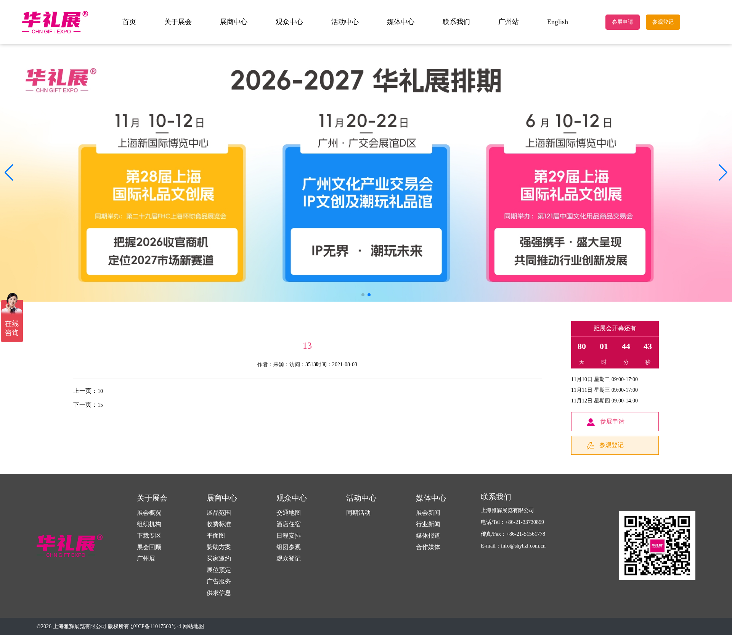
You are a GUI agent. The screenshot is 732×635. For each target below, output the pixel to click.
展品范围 (219, 512)
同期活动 (358, 512)
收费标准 (219, 524)
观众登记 (288, 558)
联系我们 (456, 22)
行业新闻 (428, 524)
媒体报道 (428, 535)
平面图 (216, 535)
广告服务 (219, 581)
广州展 (146, 558)
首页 (129, 22)
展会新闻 (428, 512)
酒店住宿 (288, 524)
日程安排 (288, 535)
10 (100, 391)
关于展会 (178, 22)
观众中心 (289, 22)
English (557, 22)
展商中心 (233, 22)
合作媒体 (428, 547)
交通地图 (288, 512)
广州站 (508, 22)
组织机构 (149, 524)
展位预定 (219, 570)
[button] (723, 172)
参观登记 (663, 22)
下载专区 (149, 535)
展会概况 (149, 512)
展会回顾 (149, 547)
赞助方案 (219, 547)
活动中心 (345, 22)
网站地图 (193, 626)
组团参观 (288, 547)
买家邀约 (219, 558)
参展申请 (622, 22)
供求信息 (219, 593)
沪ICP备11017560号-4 (156, 626)
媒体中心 (400, 22)
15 (100, 405)
